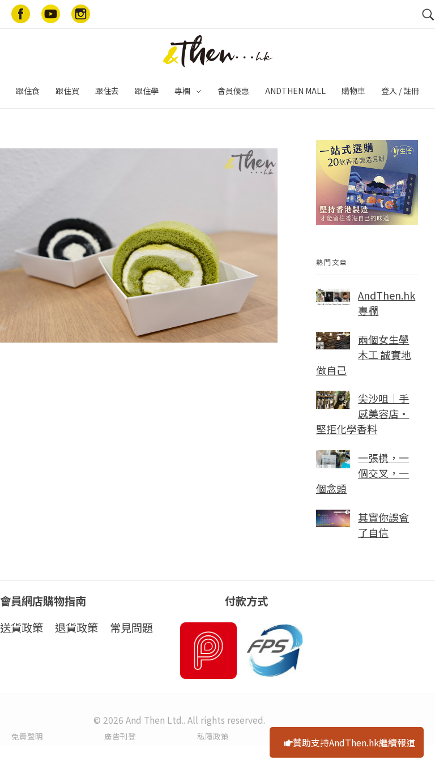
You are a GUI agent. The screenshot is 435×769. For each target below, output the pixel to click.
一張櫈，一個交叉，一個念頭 (362, 472)
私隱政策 (213, 736)
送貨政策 (21, 627)
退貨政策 (76, 627)
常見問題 (131, 627)
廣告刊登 (120, 736)
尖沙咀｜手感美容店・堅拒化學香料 (362, 413)
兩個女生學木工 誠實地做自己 (363, 354)
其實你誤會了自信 (383, 525)
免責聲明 (27, 736)
